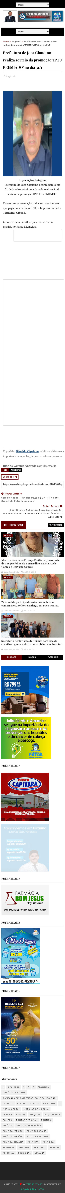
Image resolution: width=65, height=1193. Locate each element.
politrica (48, 1142)
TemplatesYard (34, 1184)
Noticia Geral (11, 1109)
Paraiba (7, 1114)
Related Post (13, 525)
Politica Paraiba (13, 1131)
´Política (43, 1087)
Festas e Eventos (28, 1103)
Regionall (40, 1147)
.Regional (13, 1087)
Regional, (10, 76)
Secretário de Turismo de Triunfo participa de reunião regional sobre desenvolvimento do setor (31, 642)
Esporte (8, 1103)
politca (7, 1120)
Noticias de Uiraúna (36, 1109)
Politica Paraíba (36, 1131)
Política (8, 1125)
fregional (49, 1103)
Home (6, 41)
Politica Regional (37, 1136)
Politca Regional (26, 1120)
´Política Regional (14, 1093)
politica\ (33, 1142)
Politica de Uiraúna (29, 1125)
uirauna (39, 1153)
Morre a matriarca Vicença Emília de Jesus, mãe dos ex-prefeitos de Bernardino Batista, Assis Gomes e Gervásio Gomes (30, 563)
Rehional (8, 1153)
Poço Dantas (52, 1114)
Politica (46, 1120)
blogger (11, 657)
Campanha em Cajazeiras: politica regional (30, 1098)
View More (57, 525)
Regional (16, 41)
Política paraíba (13, 1136)
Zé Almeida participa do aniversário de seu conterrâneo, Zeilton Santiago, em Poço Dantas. (30, 603)
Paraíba (20, 1114)
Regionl (55, 1147)
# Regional (15, 470)
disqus (32, 657)
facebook (53, 657)
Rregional (24, 1153)
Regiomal (8, 1147)
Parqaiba (35, 1114)
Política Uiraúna (13, 1142)
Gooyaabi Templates (32, 1189)
